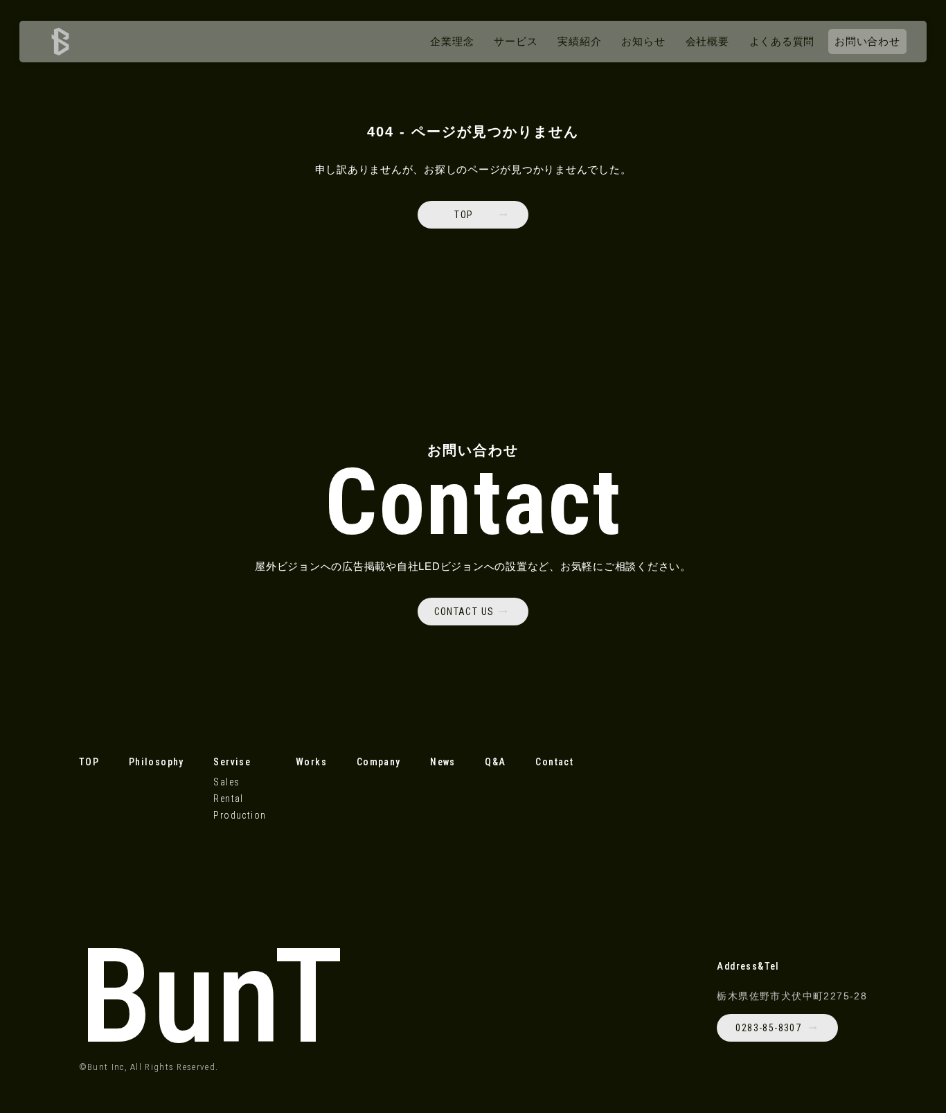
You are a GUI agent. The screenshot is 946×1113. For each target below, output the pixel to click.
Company (379, 762)
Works (311, 762)
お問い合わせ (867, 41)
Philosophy (156, 762)
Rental (228, 798)
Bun (211, 996)
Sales (226, 782)
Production (239, 815)
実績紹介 (579, 41)
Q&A (495, 762)
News (443, 762)
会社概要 (707, 41)
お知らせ (643, 41)
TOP (89, 762)
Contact (554, 762)
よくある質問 (782, 41)
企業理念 (452, 41)
